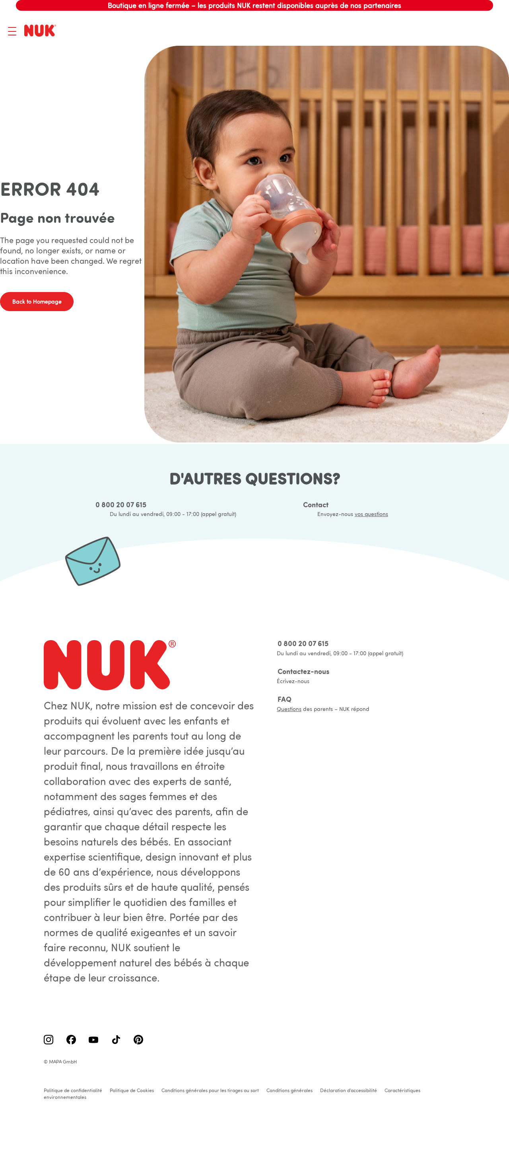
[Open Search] (455, 31)
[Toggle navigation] (12, 31)
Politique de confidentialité (73, 1090)
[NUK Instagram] (48, 1040)
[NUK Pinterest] (138, 1040)
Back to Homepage (37, 301)
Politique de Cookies (132, 1090)
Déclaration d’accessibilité (348, 1090)
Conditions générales (289, 1090)
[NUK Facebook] (71, 1040)
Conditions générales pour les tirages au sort (210, 1090)
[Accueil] (41, 31)
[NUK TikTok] (116, 1040)
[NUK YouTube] (93, 1040)
